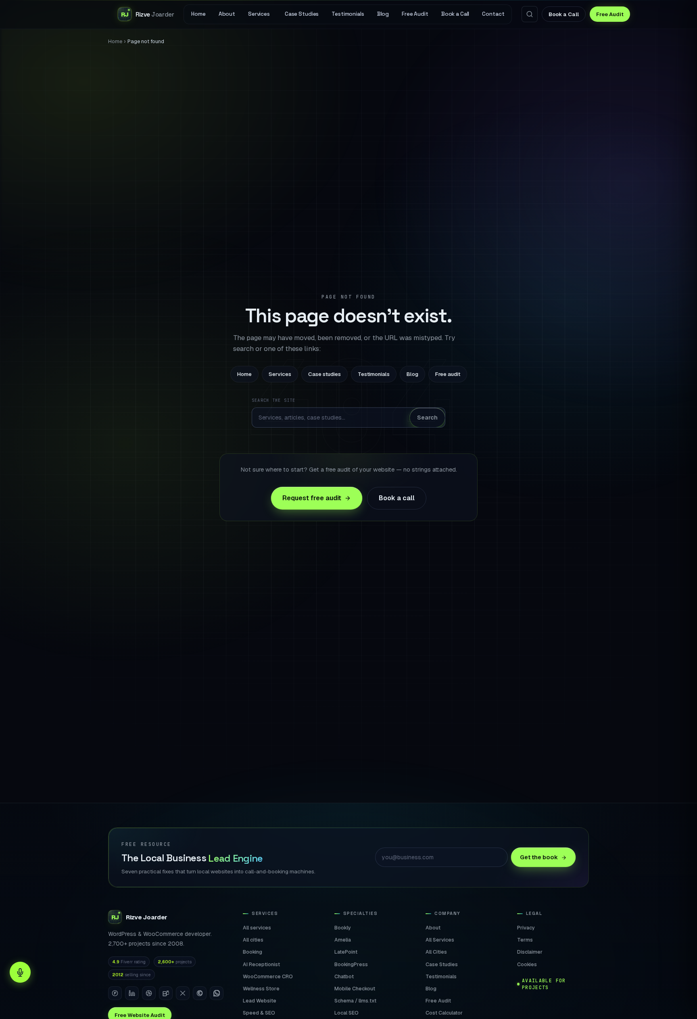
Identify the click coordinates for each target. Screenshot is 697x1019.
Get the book (539, 857)
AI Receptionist (261, 964)
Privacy (526, 927)
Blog (412, 374)
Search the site (274, 400)
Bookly (342, 927)
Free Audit (610, 14)
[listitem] (115, 993)
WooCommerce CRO (268, 976)
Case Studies (442, 964)
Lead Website (259, 1000)
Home (115, 41)
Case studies (324, 374)
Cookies (527, 964)
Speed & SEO (259, 1012)
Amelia (342, 939)
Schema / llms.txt (355, 1000)
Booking (252, 951)
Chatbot (344, 976)
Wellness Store (261, 988)
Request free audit (311, 498)
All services (257, 927)
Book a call (397, 498)
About (433, 927)
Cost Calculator (444, 1012)
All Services (440, 939)
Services (280, 374)
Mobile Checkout (354, 988)
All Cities (436, 951)
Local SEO (346, 1012)
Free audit (447, 374)
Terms (525, 939)
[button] (20, 972)
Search (427, 417)
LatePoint (345, 951)
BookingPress (351, 964)
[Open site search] (530, 14)
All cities (253, 939)
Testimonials (374, 374)
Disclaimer (530, 951)
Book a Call (564, 14)
